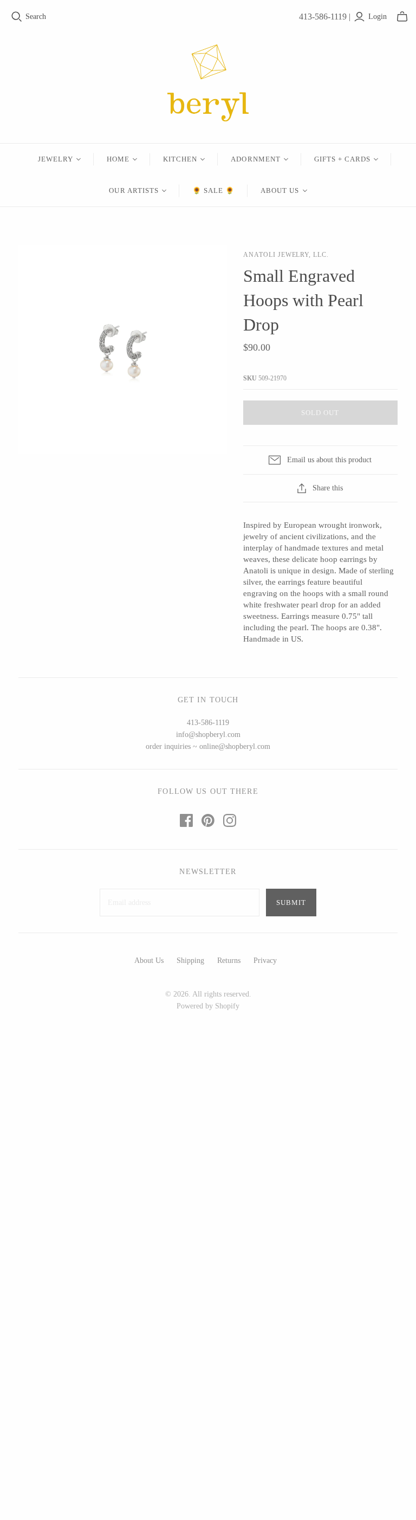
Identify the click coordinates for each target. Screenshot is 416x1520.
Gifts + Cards (342, 159)
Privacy (265, 960)
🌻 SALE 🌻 (213, 190)
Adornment (255, 159)
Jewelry (55, 159)
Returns (228, 960)
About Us (280, 190)
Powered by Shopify (208, 1006)
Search (35, 16)
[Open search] (16, 16)
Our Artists (133, 190)
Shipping (190, 960)
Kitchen (180, 159)
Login (377, 16)
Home (118, 159)
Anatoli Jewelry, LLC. (286, 254)
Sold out (320, 413)
